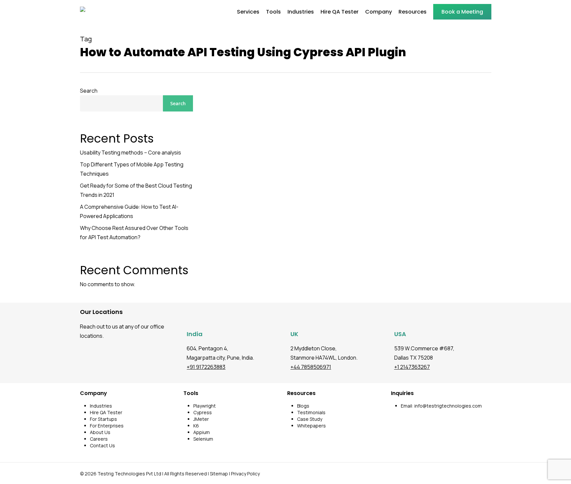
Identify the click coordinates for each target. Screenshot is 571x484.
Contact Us (102, 445)
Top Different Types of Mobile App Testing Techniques (131, 169)
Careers (99, 439)
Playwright (204, 406)
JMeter (201, 419)
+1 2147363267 (412, 367)
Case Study (309, 419)
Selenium (203, 439)
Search (88, 90)
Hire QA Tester (106, 412)
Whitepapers (311, 425)
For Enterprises (107, 425)
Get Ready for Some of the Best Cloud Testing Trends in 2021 (136, 190)
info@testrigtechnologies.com (448, 406)
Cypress (202, 412)
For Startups (103, 419)
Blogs (303, 406)
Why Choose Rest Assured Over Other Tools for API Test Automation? (134, 232)
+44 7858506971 (310, 367)
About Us (100, 432)
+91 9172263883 (206, 367)
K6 (196, 425)
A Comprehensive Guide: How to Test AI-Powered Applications (129, 211)
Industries (101, 406)
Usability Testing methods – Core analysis (130, 152)
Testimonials (311, 412)
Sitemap (219, 473)
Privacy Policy (245, 473)
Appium (201, 432)
